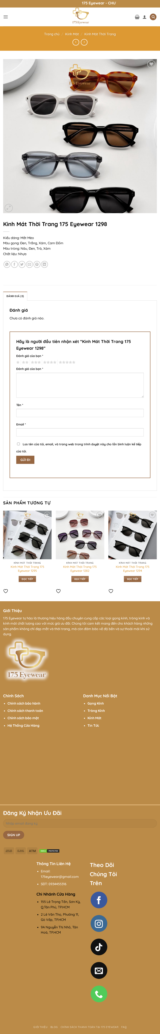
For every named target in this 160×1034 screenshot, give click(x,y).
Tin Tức (93, 725)
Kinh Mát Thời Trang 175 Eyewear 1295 (27, 569)
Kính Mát (72, 34)
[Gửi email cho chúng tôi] (99, 970)
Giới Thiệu (40, 1027)
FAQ (124, 1027)
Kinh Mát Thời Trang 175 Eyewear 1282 (80, 569)
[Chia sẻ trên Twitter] (22, 264)
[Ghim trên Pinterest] (37, 264)
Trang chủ (52, 34)
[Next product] (75, 42)
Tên (19, 405)
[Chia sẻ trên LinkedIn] (44, 264)
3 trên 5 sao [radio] (35, 362)
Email (21, 424)
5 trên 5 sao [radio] (66, 362)
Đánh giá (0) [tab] (15, 296)
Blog (54, 1027)
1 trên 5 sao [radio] (17, 362)
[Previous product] (84, 42)
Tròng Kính (96, 711)
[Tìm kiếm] (153, 17)
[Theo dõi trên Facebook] (99, 900)
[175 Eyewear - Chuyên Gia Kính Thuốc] (80, 17)
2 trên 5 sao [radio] (25, 362)
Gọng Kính (96, 703)
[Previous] (3, 555)
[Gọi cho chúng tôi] (99, 994)
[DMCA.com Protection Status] (49, 850)
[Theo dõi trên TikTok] (99, 947)
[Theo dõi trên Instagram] (99, 923)
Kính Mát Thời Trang (100, 34)
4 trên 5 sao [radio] (49, 362)
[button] (5, 17)
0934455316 (57, 884)
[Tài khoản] (144, 17)
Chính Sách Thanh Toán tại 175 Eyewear (90, 1027)
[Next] (157, 555)
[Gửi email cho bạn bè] (29, 264)
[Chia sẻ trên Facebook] (14, 264)
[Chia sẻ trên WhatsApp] (7, 264)
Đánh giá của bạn (29, 356)
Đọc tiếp (27, 579)
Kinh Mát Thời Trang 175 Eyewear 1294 (132, 569)
